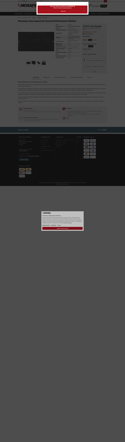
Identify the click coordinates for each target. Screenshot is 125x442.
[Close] (86, 3)
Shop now (63, 11)
